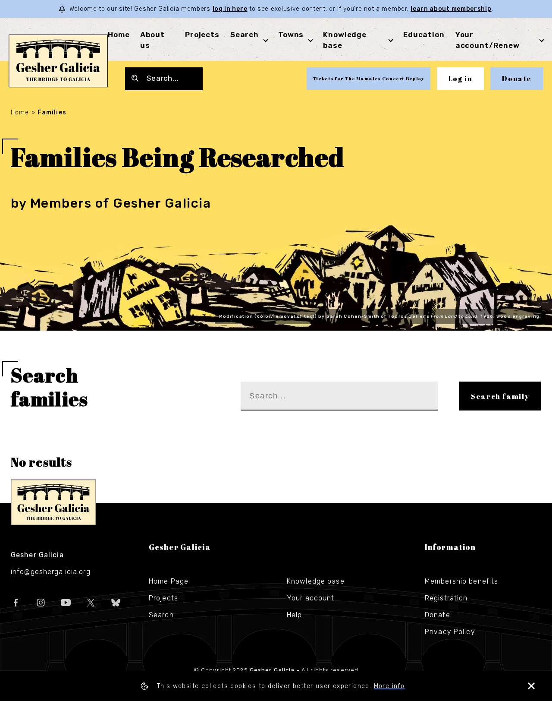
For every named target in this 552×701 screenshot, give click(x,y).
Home (118, 34)
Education (424, 34)
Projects (202, 34)
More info (389, 686)
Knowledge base (316, 581)
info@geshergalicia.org (51, 572)
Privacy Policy (450, 632)
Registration (446, 598)
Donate (517, 78)
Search (244, 34)
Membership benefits (461, 581)
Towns (291, 34)
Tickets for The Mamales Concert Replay (368, 78)
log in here (230, 9)
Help (294, 615)
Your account (310, 598)
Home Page (168, 581)
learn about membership (451, 9)
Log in (460, 78)
